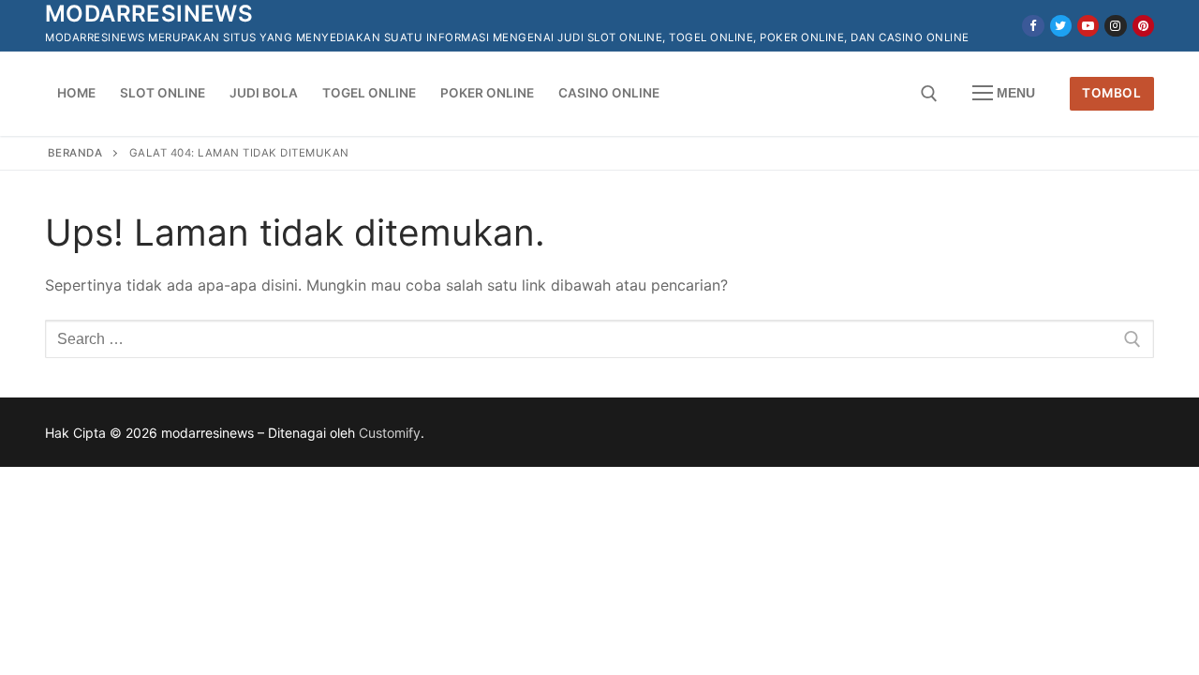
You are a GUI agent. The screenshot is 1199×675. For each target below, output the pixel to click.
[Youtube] (1088, 26)
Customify (390, 433)
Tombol (1111, 92)
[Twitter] (1061, 26)
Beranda (75, 152)
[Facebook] (1033, 26)
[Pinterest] (1143, 26)
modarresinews (149, 13)
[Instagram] (1115, 26)
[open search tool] (929, 93)
